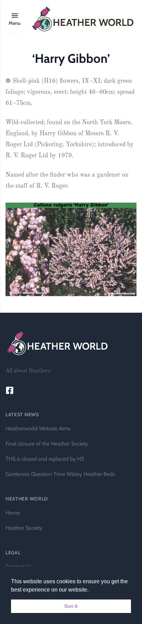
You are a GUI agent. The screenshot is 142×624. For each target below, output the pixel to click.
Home (13, 512)
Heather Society (24, 528)
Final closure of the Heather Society (47, 443)
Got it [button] (71, 606)
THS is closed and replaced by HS (45, 459)
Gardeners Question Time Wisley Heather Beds (60, 474)
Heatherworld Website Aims (38, 428)
